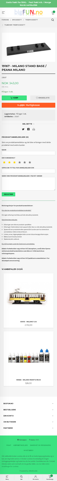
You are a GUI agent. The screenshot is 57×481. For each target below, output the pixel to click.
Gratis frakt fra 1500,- (16, 2)
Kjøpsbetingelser (20, 445)
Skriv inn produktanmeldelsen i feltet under (22, 176)
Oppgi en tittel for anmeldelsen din (18, 168)
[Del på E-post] (34, 129)
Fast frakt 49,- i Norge (40, 2)
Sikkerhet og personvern (40, 445)
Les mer (39, 464)
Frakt (8, 445)
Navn (4, 150)
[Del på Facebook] (28, 129)
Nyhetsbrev (28, 450)
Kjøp (15, 98)
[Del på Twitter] (23, 129)
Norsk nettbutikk (28, 5)
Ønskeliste (43, 98)
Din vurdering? (8, 158)
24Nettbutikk (32, 471)
